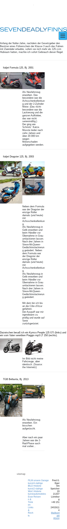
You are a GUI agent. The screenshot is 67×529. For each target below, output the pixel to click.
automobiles (40, 494)
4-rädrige (38, 483)
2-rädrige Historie (38, 490)
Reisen (37, 496)
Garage (45, 480)
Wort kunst (30, 492)
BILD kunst (30, 487)
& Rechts (30, 513)
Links (30, 507)
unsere (37, 480)
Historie (37, 486)
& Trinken (30, 502)
